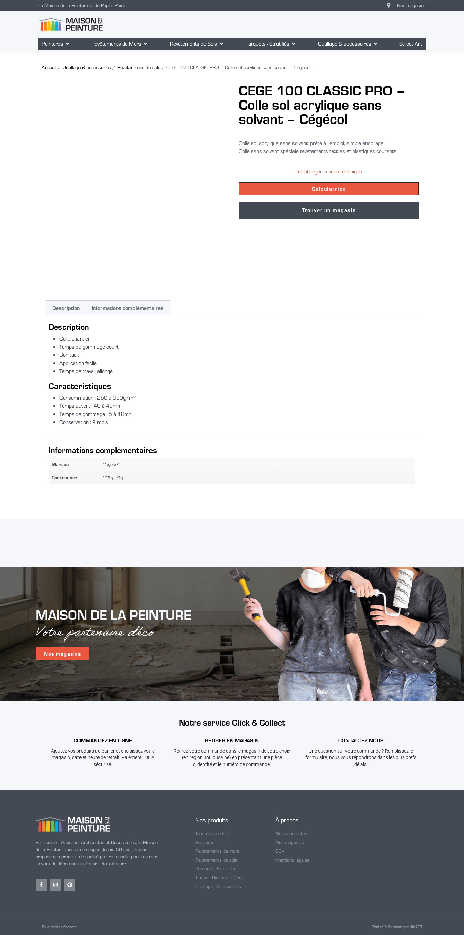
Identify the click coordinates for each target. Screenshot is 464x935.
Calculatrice (329, 188)
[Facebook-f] (41, 885)
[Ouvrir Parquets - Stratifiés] (294, 44)
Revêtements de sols (138, 66)
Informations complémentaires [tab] (127, 307)
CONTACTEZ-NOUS (361, 740)
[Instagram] (55, 885)
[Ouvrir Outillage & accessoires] (375, 44)
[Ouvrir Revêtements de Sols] (221, 44)
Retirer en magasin (232, 740)
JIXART (416, 926)
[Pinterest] (69, 885)
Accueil (49, 66)
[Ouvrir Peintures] (67, 44)
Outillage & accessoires (87, 66)
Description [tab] (66, 307)
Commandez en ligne (103, 740)
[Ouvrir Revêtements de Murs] (145, 44)
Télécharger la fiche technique (329, 171)
